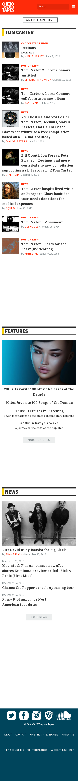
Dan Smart (32, 103)
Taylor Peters (16, 141)
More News (39, 617)
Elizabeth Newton (38, 79)
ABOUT (8, 734)
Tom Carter (19, 32)
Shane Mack (14, 554)
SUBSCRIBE (52, 734)
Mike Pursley (34, 56)
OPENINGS (36, 734)
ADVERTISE (68, 734)
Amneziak (31, 253)
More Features (39, 440)
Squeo (10, 208)
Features (16, 331)
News (11, 491)
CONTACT (20, 734)
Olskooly (32, 226)
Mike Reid (12, 174)
